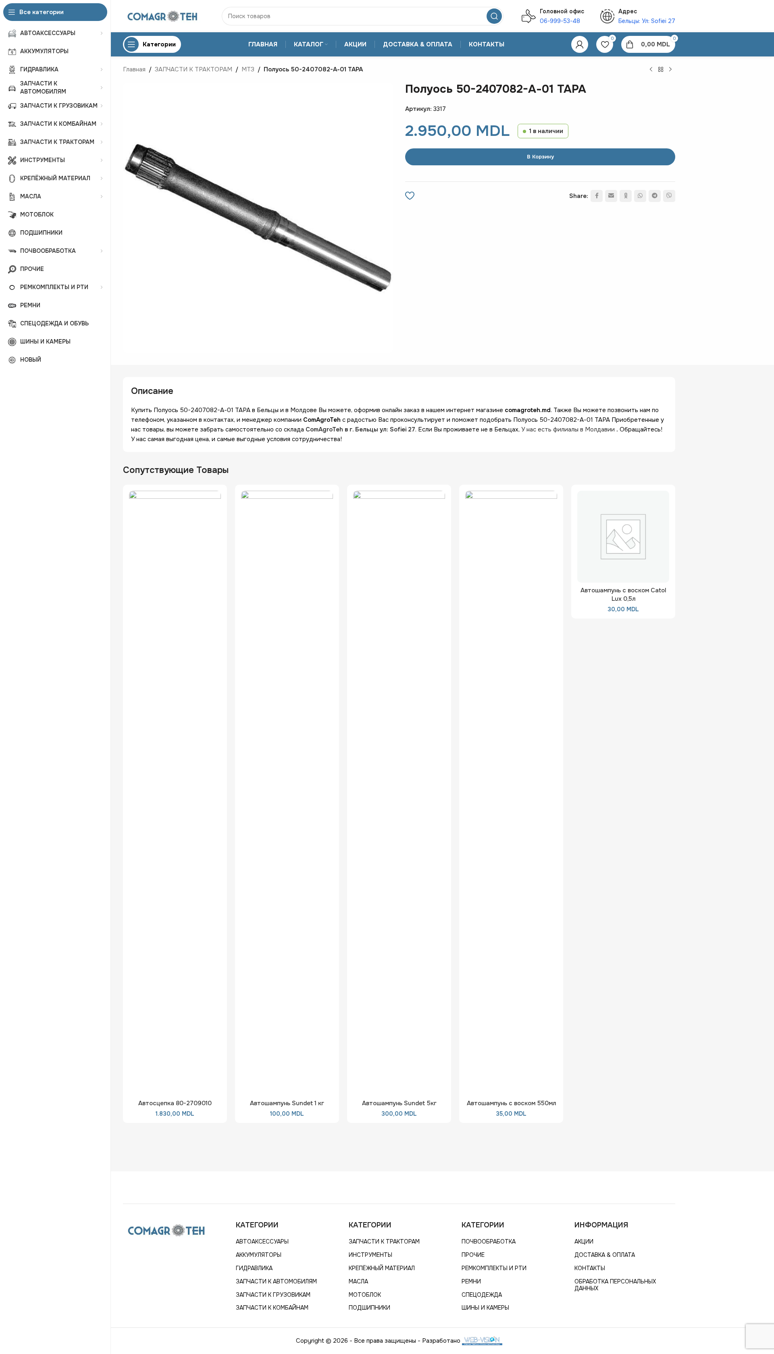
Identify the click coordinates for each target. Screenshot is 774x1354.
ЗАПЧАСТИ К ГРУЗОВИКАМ (273, 1294)
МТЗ (247, 69)
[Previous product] (651, 70)
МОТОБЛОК (365, 1294)
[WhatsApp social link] (640, 196)
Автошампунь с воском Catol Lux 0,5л (623, 594)
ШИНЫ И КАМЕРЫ (485, 1307)
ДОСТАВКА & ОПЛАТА (604, 1254)
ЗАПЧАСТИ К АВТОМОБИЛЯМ (276, 1281)
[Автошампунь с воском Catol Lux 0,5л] (623, 537)
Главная (134, 69)
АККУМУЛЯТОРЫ (258, 1254)
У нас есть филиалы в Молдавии (568, 429)
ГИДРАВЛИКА (254, 1268)
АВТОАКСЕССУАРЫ (262, 1241)
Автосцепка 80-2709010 (175, 1103)
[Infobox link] (553, 16)
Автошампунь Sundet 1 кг (287, 1103)
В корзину (540, 156)
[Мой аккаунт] (579, 44)
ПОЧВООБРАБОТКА (489, 1241)
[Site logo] (163, 16)
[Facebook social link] (597, 196)
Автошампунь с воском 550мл (511, 1103)
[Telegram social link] (655, 196)
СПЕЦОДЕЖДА (482, 1294)
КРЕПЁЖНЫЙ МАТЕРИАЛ (382, 1268)
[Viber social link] (669, 196)
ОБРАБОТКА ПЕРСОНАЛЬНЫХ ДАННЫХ (615, 1285)
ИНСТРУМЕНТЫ (370, 1254)
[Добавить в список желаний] (409, 196)
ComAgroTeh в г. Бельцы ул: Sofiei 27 (360, 429)
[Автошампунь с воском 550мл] (511, 793)
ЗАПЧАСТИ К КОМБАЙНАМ (272, 1307)
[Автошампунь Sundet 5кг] (399, 793)
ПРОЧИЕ (473, 1254)
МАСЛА (358, 1281)
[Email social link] (611, 196)
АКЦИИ (583, 1241)
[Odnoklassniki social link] (626, 196)
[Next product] (670, 70)
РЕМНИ (471, 1281)
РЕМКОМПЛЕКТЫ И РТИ (494, 1268)
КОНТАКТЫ (589, 1268)
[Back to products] (661, 70)
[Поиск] (494, 16)
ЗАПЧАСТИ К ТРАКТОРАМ (193, 69)
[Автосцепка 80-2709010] (175, 793)
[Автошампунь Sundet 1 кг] (287, 793)
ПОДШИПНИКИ (369, 1307)
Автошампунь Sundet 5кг (399, 1103)
